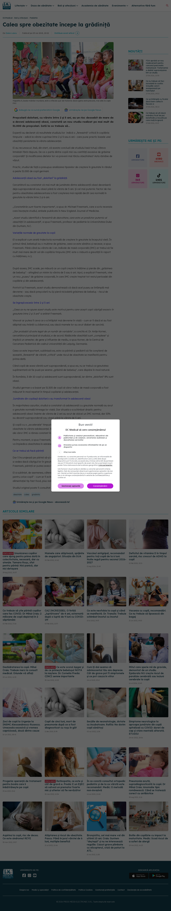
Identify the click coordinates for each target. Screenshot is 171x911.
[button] (85, 452)
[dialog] (85, 455)
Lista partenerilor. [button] (105, 465)
